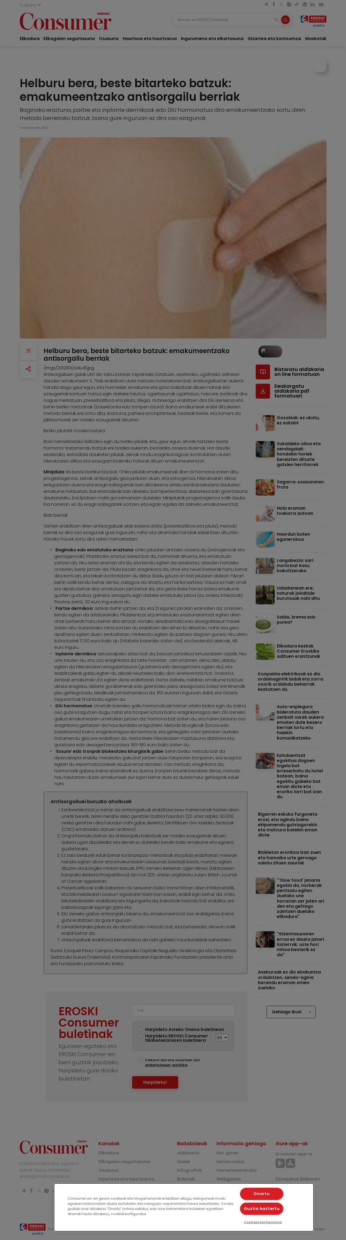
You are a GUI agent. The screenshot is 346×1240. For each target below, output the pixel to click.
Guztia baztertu (262, 1208)
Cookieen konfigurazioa (263, 1222)
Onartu (262, 1193)
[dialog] (184, 1207)
